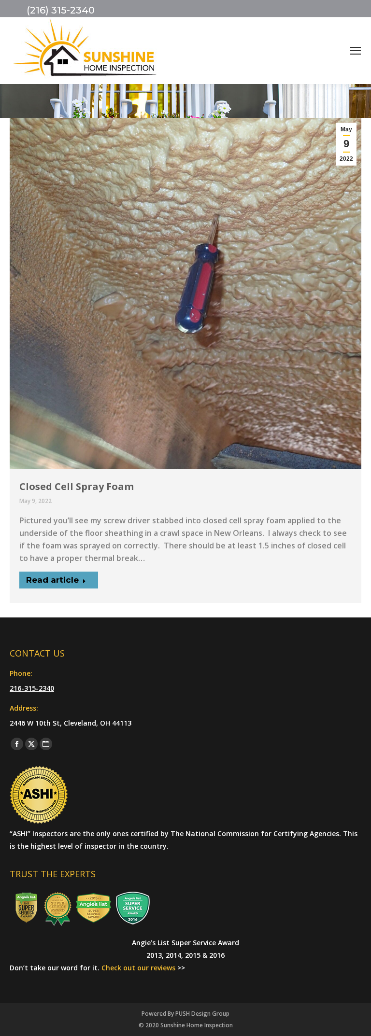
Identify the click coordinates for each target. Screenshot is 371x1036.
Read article (52, 580)
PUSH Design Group (202, 1013)
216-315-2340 (32, 688)
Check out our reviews (138, 967)
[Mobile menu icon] (355, 50)
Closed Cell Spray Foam (76, 486)
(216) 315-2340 (61, 10)
